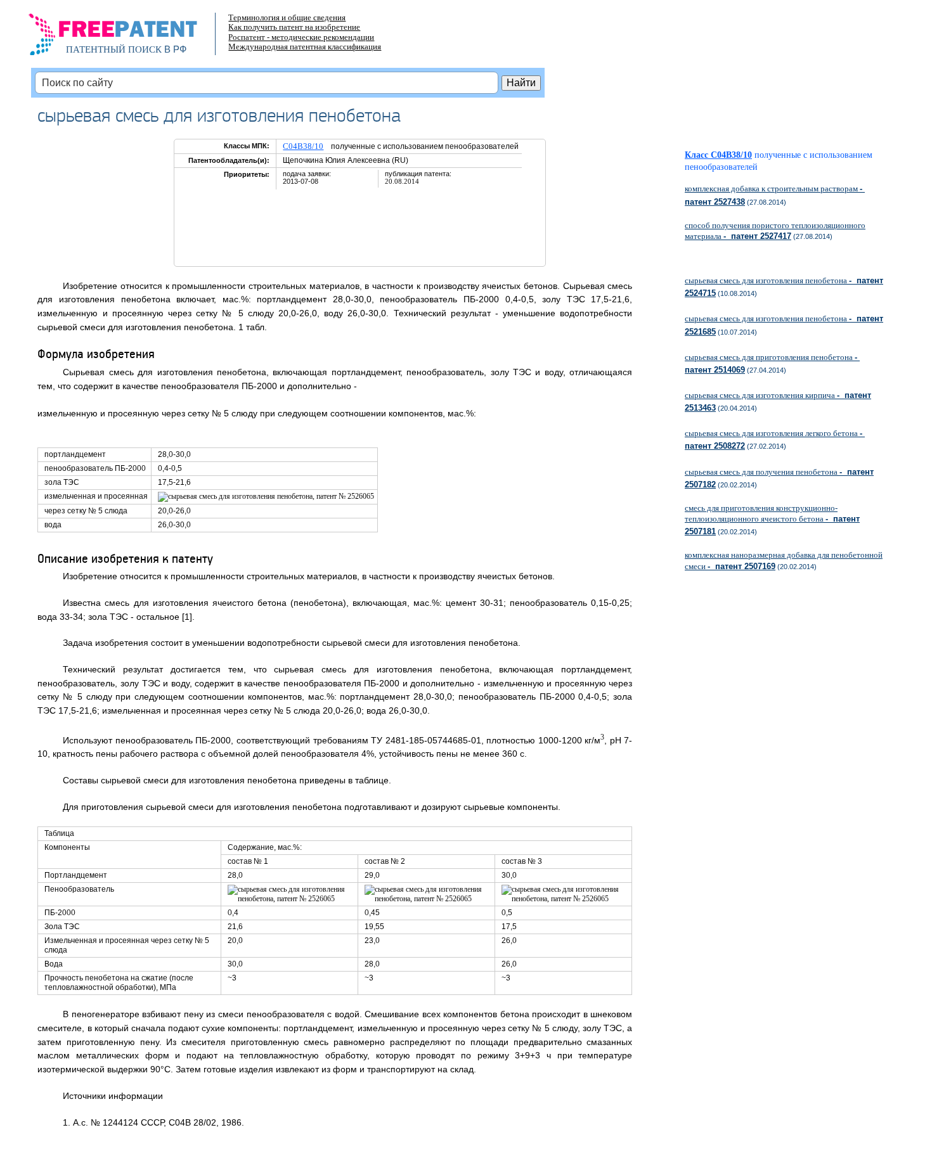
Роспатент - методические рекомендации (301, 37)
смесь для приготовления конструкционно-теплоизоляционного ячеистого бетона (772, 519)
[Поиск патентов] (126, 38)
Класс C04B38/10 (718, 155)
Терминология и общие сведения (287, 17)
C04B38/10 (303, 146)
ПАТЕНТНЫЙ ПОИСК (114, 49)
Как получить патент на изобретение (294, 27)
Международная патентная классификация (304, 46)
